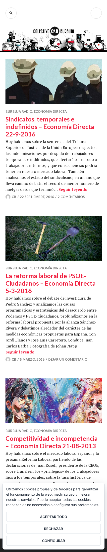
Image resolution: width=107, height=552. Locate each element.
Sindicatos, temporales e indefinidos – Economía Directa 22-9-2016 (49, 126)
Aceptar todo (53, 517)
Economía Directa (50, 111)
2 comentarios (71, 197)
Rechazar (53, 529)
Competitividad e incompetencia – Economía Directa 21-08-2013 (51, 442)
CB (14, 197)
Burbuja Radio (18, 111)
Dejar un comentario (67, 359)
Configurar (53, 541)
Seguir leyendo (72, 189)
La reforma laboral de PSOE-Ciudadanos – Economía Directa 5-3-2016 (50, 283)
